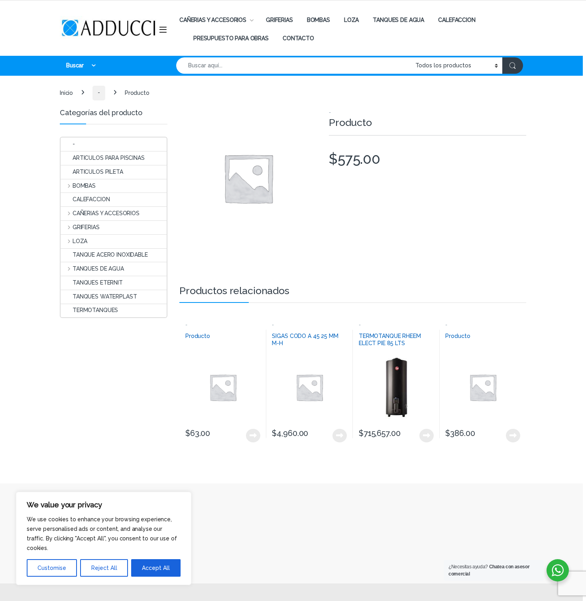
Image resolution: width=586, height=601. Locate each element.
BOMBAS (318, 20)
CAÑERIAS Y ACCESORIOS (212, 20)
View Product (249, 435)
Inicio (66, 92)
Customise (51, 568)
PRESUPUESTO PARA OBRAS (231, 38)
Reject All (104, 568)
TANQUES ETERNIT (98, 282)
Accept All (156, 568)
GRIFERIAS (279, 20)
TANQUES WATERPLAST (105, 296)
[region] (103, 538)
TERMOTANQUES (95, 310)
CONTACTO (298, 38)
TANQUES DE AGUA (398, 20)
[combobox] (293, 65)
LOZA (351, 20)
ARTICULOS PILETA (98, 172)
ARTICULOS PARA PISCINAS (109, 158)
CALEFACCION (456, 20)
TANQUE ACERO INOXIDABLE (110, 254)
